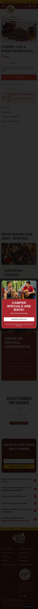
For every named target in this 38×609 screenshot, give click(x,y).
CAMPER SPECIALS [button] (19, 319)
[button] (4, 283)
